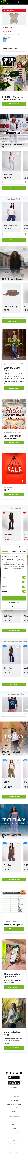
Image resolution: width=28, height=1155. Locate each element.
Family (14, 1149)
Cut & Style (14, 1111)
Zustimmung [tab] (5, 551)
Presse (14, 1128)
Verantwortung (14, 1132)
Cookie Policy (14, 1144)
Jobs (14, 1120)
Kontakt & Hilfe (14, 1108)
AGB (14, 1146)
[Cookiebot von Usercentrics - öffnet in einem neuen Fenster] (20, 547)
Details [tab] (14, 551)
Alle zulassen (14, 598)
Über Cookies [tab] (22, 551)
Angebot (4, 646)
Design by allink (14, 1152)
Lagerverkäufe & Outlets (14, 1104)
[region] (14, 73)
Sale (3, 512)
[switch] (24, 582)
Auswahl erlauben (14, 602)
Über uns (14, 1124)
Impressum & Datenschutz (14, 1141)
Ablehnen (14, 606)
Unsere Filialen (14, 1100)
